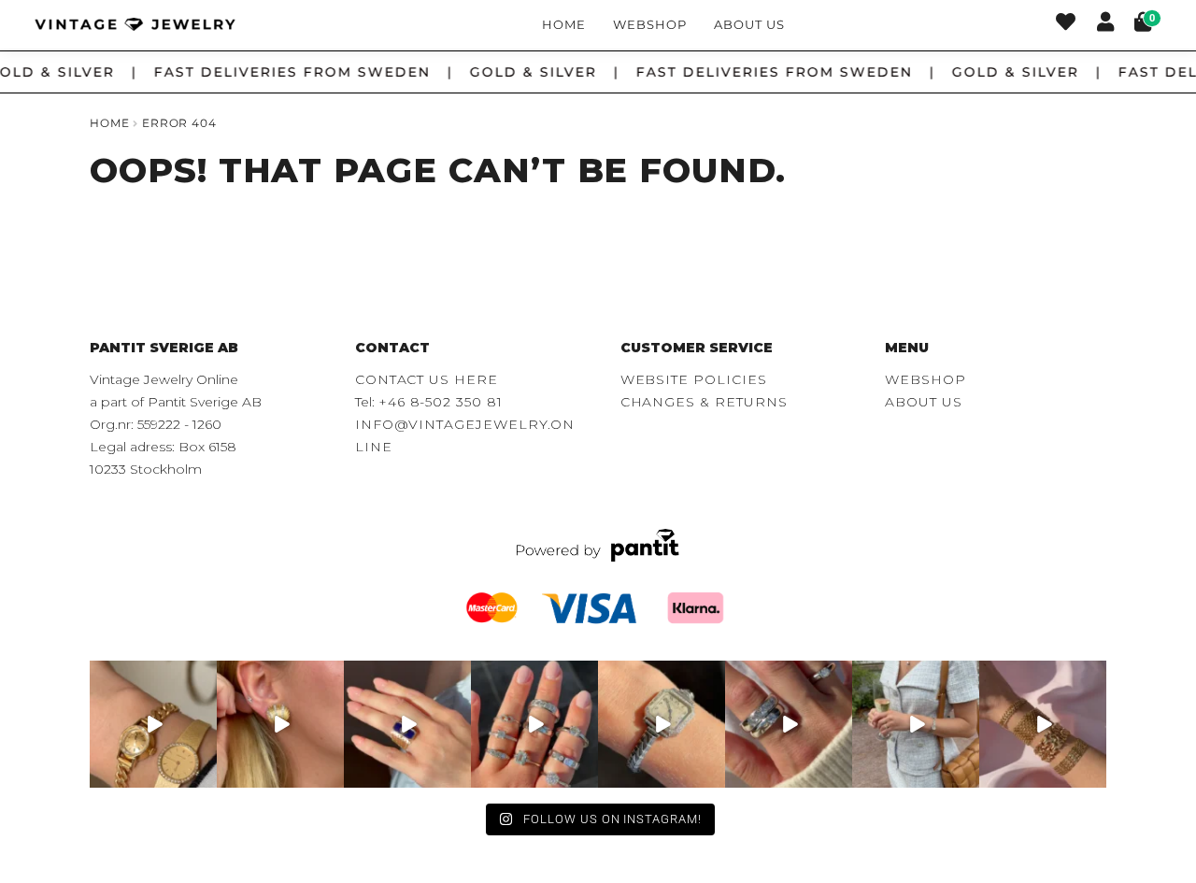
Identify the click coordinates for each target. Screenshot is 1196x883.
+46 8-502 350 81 (440, 401)
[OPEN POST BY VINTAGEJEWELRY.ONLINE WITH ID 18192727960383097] (153, 724)
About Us (749, 24)
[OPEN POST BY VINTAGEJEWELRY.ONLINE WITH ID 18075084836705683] (915, 724)
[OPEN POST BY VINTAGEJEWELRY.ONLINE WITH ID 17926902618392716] (407, 724)
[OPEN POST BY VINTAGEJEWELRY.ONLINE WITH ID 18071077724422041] (788, 724)
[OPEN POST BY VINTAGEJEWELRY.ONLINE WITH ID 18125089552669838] (1042, 724)
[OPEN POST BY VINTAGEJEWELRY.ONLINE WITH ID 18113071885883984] (661, 724)
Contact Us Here (426, 379)
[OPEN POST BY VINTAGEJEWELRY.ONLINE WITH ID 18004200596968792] (534, 724)
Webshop (650, 24)
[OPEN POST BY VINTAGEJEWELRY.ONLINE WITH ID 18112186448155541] (280, 724)
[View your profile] (1105, 24)
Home (564, 24)
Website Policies (693, 379)
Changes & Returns (704, 401)
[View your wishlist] (1065, 24)
